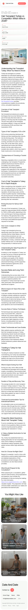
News (6, 11)
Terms (13, 605)
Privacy (9, 605)
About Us (5, 605)
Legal (17, 605)
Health (9, 11)
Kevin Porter (5, 27)
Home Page (6, 595)
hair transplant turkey (7, 101)
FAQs (18, 595)
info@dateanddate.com (9, 598)
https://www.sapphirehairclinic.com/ (11, 482)
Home (2, 11)
